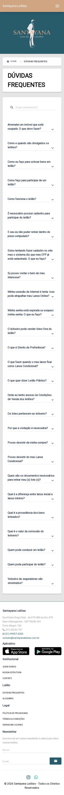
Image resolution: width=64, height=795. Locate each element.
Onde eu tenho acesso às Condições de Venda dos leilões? (31, 397)
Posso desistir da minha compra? (31, 443)
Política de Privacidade (15, 713)
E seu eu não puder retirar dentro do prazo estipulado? (31, 234)
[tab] (32, 125)
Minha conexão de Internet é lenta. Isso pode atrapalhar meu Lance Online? (31, 294)
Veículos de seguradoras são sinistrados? (31, 581)
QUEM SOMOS (9, 667)
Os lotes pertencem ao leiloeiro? (31, 414)
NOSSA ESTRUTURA (12, 672)
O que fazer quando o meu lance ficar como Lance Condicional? (31, 364)
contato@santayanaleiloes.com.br (21, 638)
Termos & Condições (13, 719)
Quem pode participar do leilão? (31, 565)
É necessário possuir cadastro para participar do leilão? (31, 216)
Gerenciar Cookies (13, 725)
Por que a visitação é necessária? (31, 428)
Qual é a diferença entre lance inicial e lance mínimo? (31, 496)
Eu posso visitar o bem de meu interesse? (31, 275)
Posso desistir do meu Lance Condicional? (31, 459)
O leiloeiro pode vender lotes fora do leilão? (31, 331)
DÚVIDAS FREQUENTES (13, 693)
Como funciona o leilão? (31, 199)
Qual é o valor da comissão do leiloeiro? (31, 534)
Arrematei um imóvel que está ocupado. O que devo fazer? (31, 127)
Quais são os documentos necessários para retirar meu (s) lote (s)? (31, 478)
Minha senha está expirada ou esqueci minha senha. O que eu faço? (31, 313)
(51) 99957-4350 (14, 633)
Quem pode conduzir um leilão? (31, 550)
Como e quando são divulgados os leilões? (31, 145)
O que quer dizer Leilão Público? (31, 381)
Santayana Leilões (15, 6)
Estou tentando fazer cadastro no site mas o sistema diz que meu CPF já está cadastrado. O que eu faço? (31, 255)
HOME (13, 61)
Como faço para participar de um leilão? (31, 183)
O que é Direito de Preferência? (31, 348)
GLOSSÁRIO (8, 698)
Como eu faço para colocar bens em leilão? (31, 164)
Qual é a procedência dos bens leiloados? (31, 515)
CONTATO (7, 678)
